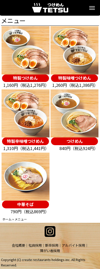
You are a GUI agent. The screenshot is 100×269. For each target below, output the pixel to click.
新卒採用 (51, 245)
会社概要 (18, 245)
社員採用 (35, 245)
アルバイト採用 (73, 245)
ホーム (7, 219)
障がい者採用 (50, 250)
